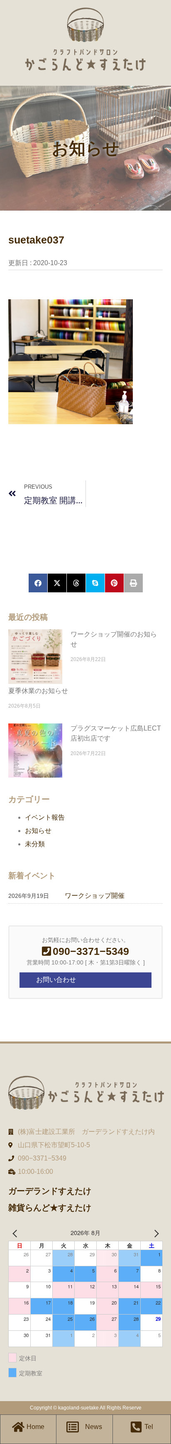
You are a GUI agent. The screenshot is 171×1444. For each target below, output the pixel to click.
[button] (38, 583)
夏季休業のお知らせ (38, 690)
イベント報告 (45, 817)
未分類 (35, 844)
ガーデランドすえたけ (49, 1190)
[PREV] (16, 1232)
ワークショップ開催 (95, 895)
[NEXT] (155, 1232)
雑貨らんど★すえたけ (49, 1207)
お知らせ (38, 830)
